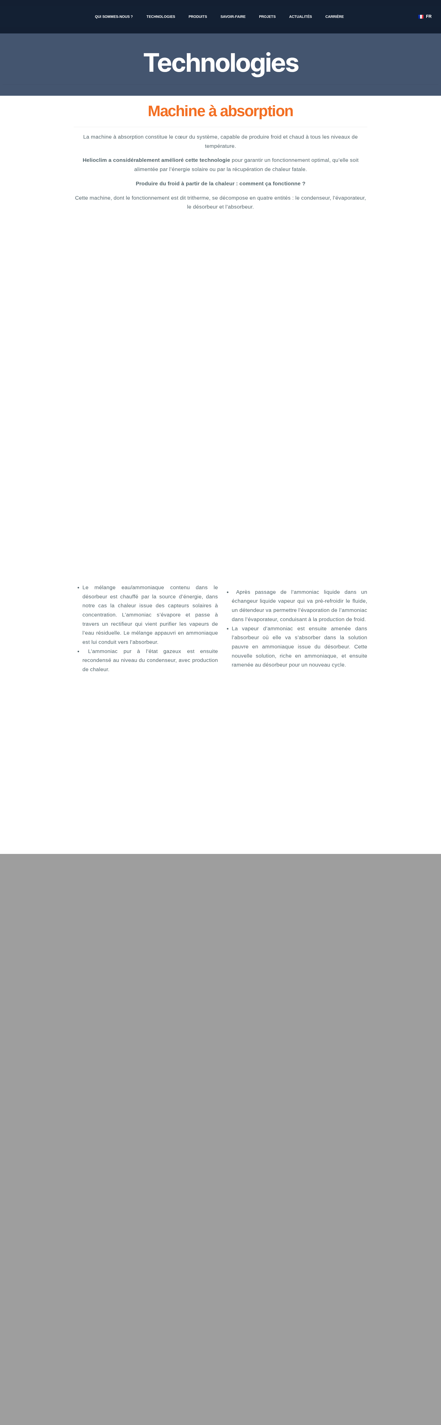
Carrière (334, 17)
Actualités (300, 17)
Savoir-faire (233, 17)
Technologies (160, 17)
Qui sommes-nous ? (114, 17)
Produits (198, 17)
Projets (267, 17)
